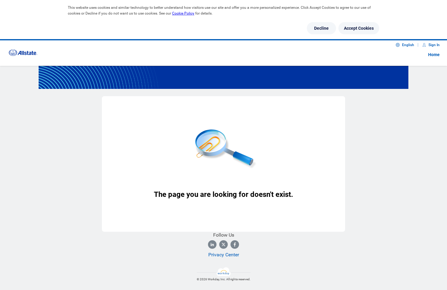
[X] (223, 244)
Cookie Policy (183, 13)
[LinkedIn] (212, 244)
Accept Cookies (359, 28)
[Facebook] (234, 244)
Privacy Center (223, 255)
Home (434, 54)
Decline (321, 28)
